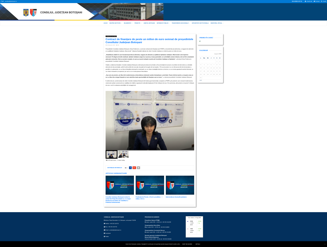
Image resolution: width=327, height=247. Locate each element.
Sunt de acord (187, 244)
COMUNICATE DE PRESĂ (111, 36)
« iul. (200, 80)
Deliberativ (127, 23)
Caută (324, 1)
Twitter (107, 236)
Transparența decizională (180, 23)
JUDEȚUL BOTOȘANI (149, 23)
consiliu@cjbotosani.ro (11, 1)
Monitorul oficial (216, 23)
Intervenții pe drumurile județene (176, 197)
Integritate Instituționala (200, 23)
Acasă (105, 23)
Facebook (108, 233)
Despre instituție (115, 23)
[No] (325, 244)
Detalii (198, 244)
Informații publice (162, 23)
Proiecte (137, 23)
